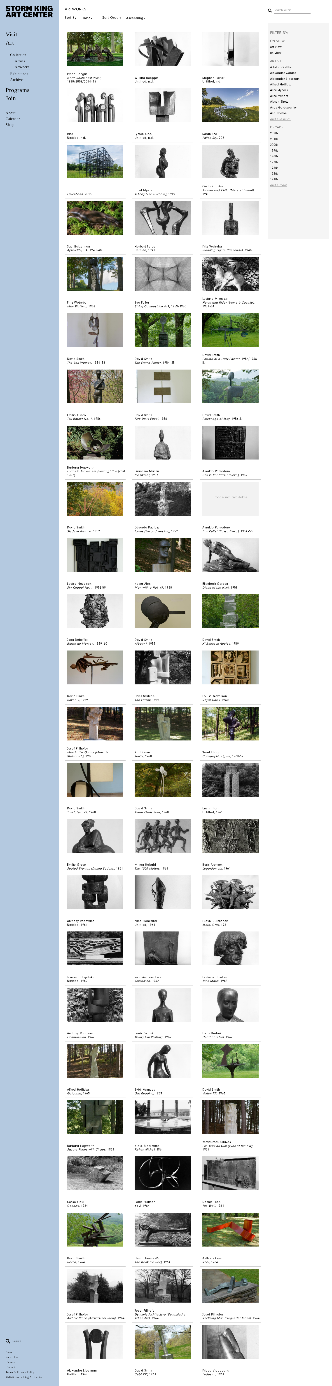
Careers (10, 1362)
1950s (274, 174)
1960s (274, 168)
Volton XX (209, 1093)
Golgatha (74, 1093)
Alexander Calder (283, 73)
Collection (18, 55)
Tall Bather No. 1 (79, 419)
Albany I (141, 644)
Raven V (73, 700)
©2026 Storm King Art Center (24, 1377)
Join (11, 98)
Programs (18, 90)
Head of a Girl (213, 1037)
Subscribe (12, 1357)
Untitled (140, 81)
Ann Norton (278, 113)
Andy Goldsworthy (283, 107)
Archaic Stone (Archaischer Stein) (91, 1318)
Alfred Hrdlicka (281, 84)
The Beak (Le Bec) (148, 1262)
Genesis (73, 1206)
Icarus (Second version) (152, 531)
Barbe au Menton (80, 644)
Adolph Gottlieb (282, 67)
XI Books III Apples (216, 644)
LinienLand (75, 194)
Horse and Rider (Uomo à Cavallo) (228, 302)
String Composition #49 (152, 306)
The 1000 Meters (147, 868)
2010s (274, 139)
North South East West (84, 78)
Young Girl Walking (149, 1037)
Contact (10, 1367)
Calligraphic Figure (216, 756)
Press (9, 1352)
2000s (274, 145)
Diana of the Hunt (215, 587)
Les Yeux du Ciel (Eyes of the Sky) (227, 1146)
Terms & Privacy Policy (20, 1372)
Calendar (13, 119)
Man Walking (77, 306)
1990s (274, 151)
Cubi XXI (141, 1374)
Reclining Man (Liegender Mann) (226, 1318)
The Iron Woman (79, 363)
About (11, 113)
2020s (274, 133)
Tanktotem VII (77, 812)
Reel (205, 1262)
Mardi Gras (210, 925)
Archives (17, 80)
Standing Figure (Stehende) (222, 250)
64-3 (138, 1206)
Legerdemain (212, 868)
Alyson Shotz (279, 102)
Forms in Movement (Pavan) (87, 471)
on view (276, 53)
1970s (274, 162)
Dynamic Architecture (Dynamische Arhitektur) (160, 1316)
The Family (142, 700)
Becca (71, 1262)
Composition (76, 1037)
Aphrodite (74, 250)
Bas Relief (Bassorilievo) (220, 475)
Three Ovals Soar (147, 812)
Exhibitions (19, 74)
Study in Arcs (76, 531)
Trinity (139, 756)
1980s (274, 156)
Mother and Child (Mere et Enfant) (228, 190)
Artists (20, 61)
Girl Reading (144, 1093)
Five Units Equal (146, 419)
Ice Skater (142, 475)
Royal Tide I (211, 700)
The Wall (208, 1206)
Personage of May (216, 419)
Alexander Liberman (285, 79)
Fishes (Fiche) (144, 1149)
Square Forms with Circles (86, 1149)
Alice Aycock (279, 90)
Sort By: (78, 18)
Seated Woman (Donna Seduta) (90, 868)
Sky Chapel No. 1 (80, 587)
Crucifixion (142, 981)
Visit (11, 34)
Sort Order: (122, 18)
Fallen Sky (209, 138)
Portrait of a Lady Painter (221, 359)
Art (10, 42)
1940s (274, 179)
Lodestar (208, 1374)
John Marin (210, 981)
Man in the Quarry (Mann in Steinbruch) (87, 754)
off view (276, 47)
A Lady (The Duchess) (150, 194)
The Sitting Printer (148, 363)
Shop (10, 125)
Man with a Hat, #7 (149, 587)
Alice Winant (279, 96)
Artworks (22, 67)
